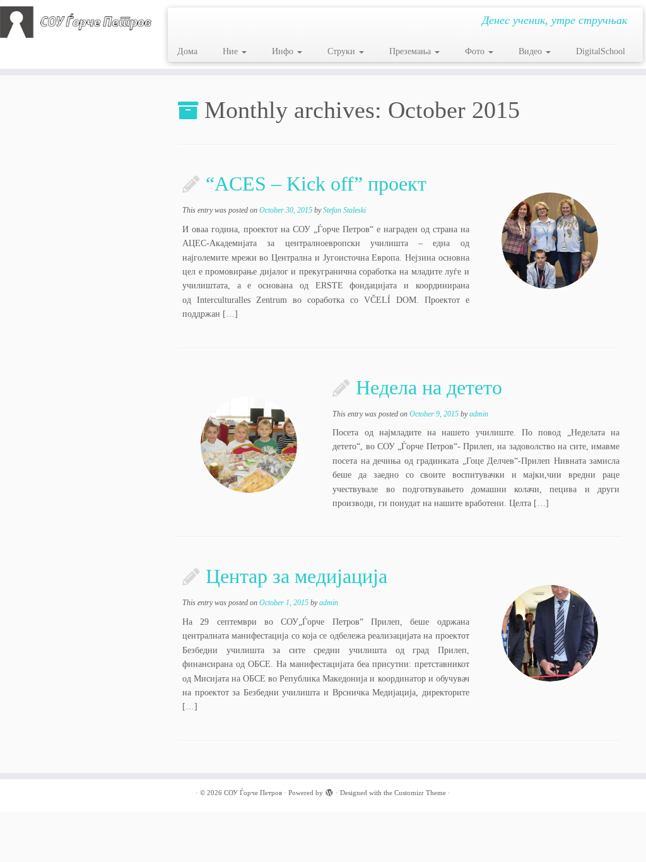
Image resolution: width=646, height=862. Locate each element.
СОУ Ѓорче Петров (253, 792)
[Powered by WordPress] (329, 790)
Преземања (411, 51)
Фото (476, 51)
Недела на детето (429, 387)
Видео (531, 51)
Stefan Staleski (344, 210)
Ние (231, 51)
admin (478, 414)
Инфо (284, 51)
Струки (342, 51)
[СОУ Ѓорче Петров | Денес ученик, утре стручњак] (75, 22)
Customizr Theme (420, 792)
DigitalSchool (600, 51)
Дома (187, 51)
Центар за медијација (296, 576)
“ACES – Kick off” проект (316, 183)
